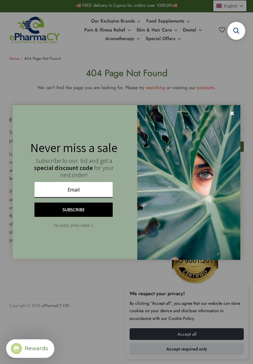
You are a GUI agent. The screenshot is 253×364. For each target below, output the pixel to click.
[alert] (126, 182)
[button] (236, 31)
